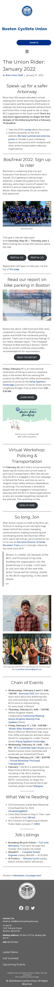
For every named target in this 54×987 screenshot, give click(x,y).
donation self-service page (30, 977)
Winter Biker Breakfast (21, 728)
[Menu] (27, 51)
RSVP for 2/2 (16, 257)
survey (28, 129)
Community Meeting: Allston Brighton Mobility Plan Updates (26, 719)
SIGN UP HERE (27, 505)
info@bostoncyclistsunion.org (24, 921)
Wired (31, 817)
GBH (37, 823)
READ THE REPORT (27, 357)
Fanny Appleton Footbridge (30, 741)
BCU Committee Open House (29, 747)
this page (14, 269)
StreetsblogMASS (18, 811)
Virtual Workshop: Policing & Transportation (24, 762)
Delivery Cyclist (31, 858)
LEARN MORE (27, 397)
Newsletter (18, 875)
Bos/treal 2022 (26, 693)
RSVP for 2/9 (37, 257)
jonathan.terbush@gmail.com (29, 669)
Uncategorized (33, 875)
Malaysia (38, 786)
